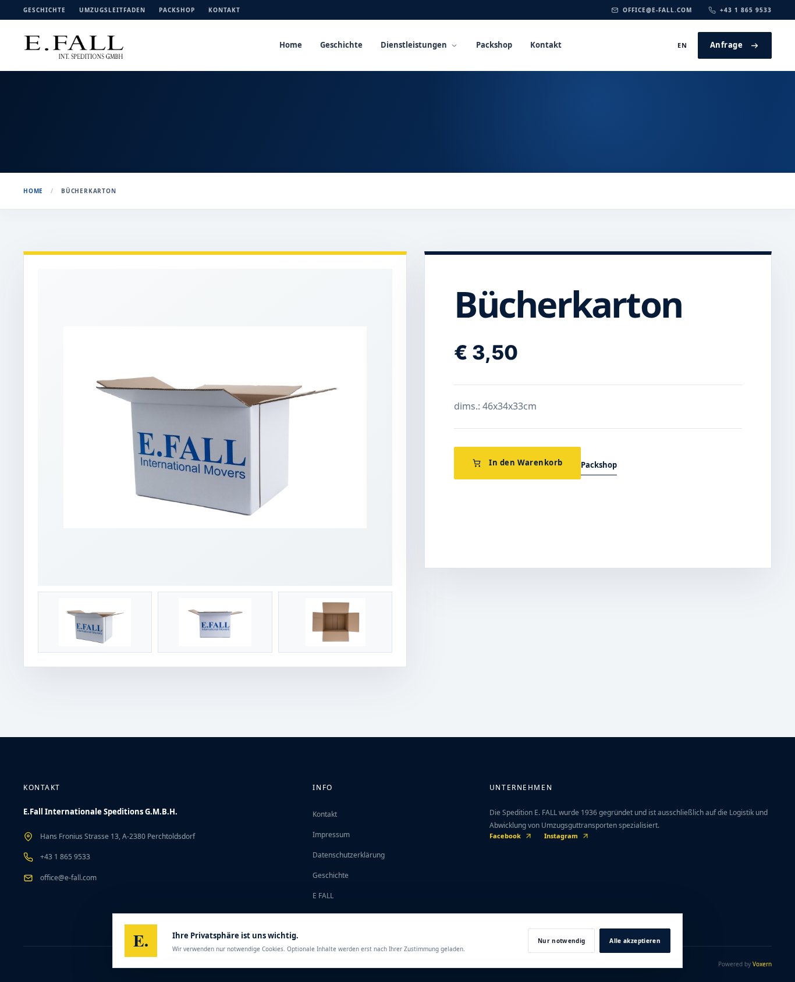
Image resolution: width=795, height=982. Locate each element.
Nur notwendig (561, 941)
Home (290, 45)
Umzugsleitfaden (112, 10)
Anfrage (726, 45)
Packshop (177, 10)
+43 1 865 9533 (746, 10)
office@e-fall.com (657, 10)
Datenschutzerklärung (349, 855)
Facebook (505, 835)
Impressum (331, 834)
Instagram (561, 835)
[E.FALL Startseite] (93, 45)
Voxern (762, 964)
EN (682, 45)
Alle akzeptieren (635, 941)
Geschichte (44, 10)
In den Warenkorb (525, 462)
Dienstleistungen (414, 45)
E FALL (323, 896)
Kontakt (224, 10)
